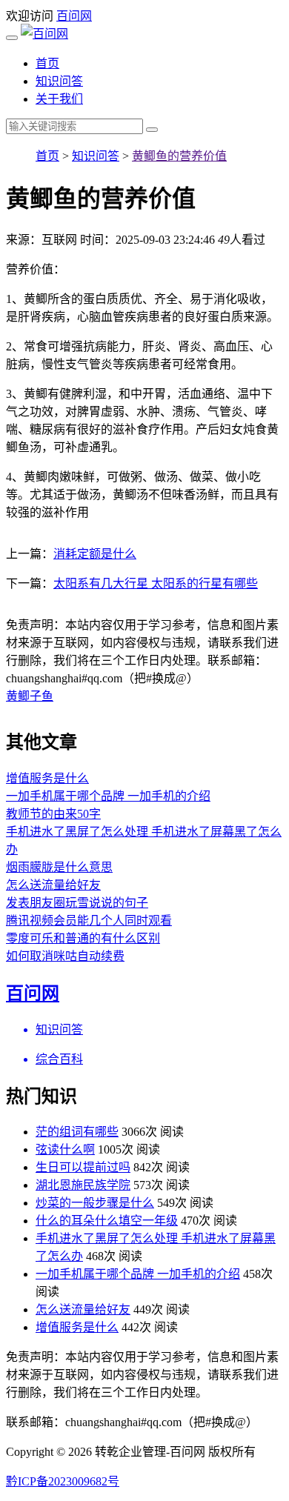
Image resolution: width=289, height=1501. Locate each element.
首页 (47, 63)
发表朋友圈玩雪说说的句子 (77, 902)
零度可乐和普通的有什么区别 (83, 938)
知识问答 (59, 81)
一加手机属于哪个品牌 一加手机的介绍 (108, 796)
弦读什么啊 (65, 1149)
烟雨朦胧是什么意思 (59, 867)
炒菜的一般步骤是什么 (95, 1203)
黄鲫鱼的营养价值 (179, 156)
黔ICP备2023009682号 (62, 1481)
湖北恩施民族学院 (83, 1185)
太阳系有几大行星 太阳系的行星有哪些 (155, 583)
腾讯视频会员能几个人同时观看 (89, 920)
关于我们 (59, 99)
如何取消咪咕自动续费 (65, 956)
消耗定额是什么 (94, 554)
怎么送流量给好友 (53, 885)
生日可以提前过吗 (83, 1167)
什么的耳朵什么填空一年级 (107, 1220)
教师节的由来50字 (53, 814)
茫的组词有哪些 (77, 1131)
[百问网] (44, 33)
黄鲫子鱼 (29, 696)
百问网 (74, 16)
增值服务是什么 (47, 778)
